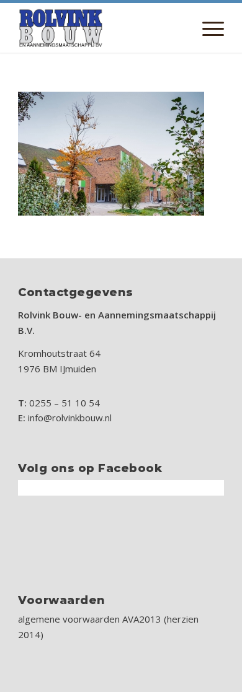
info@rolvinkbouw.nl (70, 417)
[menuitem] (207, 28)
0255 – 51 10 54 (64, 402)
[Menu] (207, 28)
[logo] (100, 28)
